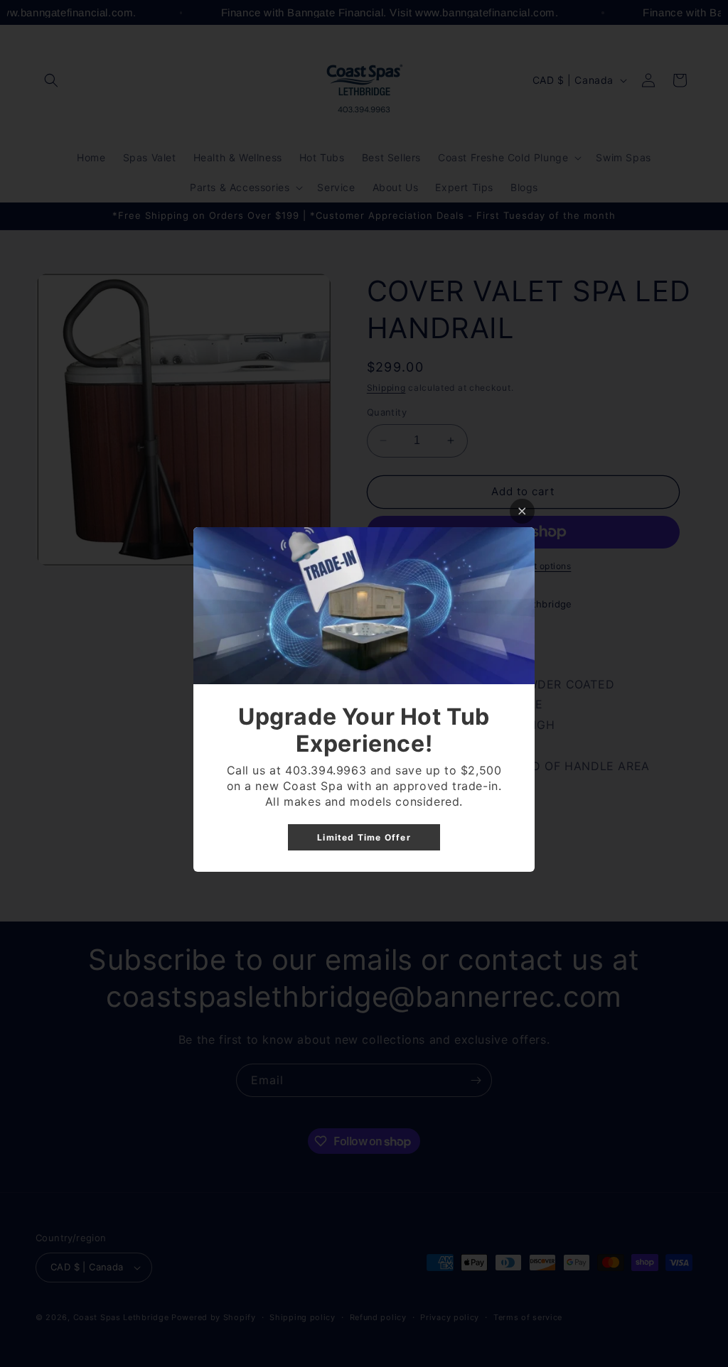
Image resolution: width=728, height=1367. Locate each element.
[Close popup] (522, 511)
